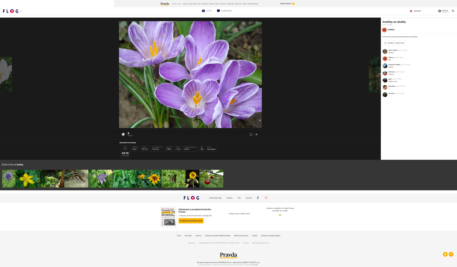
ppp (390, 79)
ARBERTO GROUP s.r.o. (251, 262)
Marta (391, 57)
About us (191, 243)
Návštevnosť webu (241, 235)
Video (244, 3)
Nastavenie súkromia (260, 243)
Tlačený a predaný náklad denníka (217, 235)
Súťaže (254, 235)
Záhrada (230, 3)
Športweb (193, 3)
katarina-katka (394, 64)
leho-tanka (393, 50)
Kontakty (188, 235)
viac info (255, 265)
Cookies (246, 243)
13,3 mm (157, 148)
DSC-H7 (145, 148)
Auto (199, 3)
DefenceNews (253, 3)
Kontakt (249, 197)
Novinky (230, 197)
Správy (185, 3)
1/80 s (169, 148)
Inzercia (198, 235)
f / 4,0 (178, 148)
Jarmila (391, 93)
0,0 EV (190, 148)
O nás (179, 235)
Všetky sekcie (285, 3)
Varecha (223, 3)
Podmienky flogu (215, 197)
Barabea (392, 86)
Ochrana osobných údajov (270, 235)
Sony (135, 148)
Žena (217, 3)
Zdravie (211, 3)
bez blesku (211, 148)
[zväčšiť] (251, 134)
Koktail (205, 3)
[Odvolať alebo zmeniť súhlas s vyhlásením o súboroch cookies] (445, 254)
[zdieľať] (256, 134)
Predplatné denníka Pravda (191, 220)
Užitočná (238, 3)
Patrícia (392, 72)
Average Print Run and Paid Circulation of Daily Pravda (219, 243)
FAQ (239, 197)
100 (201, 148)
